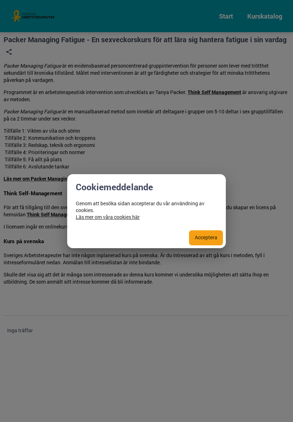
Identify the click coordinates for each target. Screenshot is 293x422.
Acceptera (206, 237)
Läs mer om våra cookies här (108, 217)
